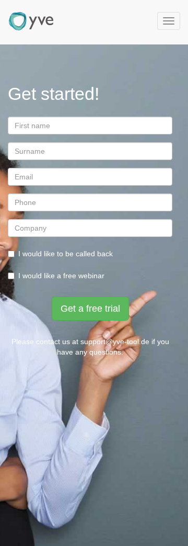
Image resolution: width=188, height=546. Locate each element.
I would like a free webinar (61, 275)
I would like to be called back (65, 253)
